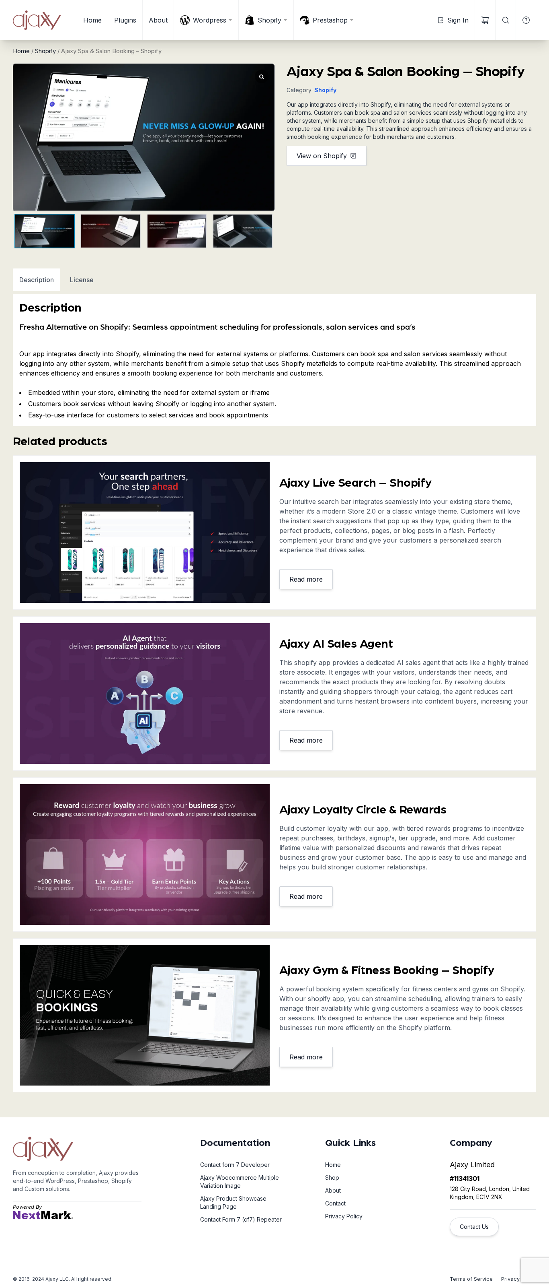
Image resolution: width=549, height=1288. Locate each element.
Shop (332, 1177)
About (158, 20)
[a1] (145, 532)
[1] (145, 854)
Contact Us (474, 1226)
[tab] (36, 279)
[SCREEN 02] (145, 1015)
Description (36, 280)
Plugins (125, 20)
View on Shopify (322, 156)
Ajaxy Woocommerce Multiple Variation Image (239, 1181)
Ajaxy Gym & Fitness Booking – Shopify (386, 970)
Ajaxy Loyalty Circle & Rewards (362, 810)
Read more (306, 579)
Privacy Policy (344, 1216)
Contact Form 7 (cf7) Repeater (241, 1219)
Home (92, 20)
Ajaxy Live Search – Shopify (355, 483)
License (82, 280)
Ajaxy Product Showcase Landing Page (233, 1202)
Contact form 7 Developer (235, 1164)
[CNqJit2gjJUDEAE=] (145, 693)
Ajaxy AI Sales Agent (336, 644)
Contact (335, 1203)
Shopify (45, 51)
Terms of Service (471, 1279)
